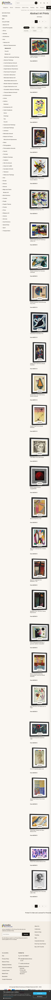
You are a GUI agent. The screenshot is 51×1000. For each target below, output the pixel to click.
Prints (4, 210)
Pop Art (5, 151)
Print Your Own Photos (40, 943)
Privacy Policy (5, 958)
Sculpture (5, 160)
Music (4, 142)
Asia (4, 177)
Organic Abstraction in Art (10, 86)
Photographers (7, 145)
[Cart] (44, 2)
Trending (32, 7)
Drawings (6, 116)
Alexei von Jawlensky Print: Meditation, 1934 (36, 580)
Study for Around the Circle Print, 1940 (37, 738)
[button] (17, 998)
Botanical (6, 104)
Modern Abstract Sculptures (11, 83)
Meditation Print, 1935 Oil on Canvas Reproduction (38, 612)
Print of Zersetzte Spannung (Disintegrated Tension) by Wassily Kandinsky (37, 675)
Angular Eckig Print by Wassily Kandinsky (36, 427)
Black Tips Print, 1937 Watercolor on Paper (38, 707)
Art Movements (7, 95)
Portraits (5, 154)
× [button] (49, 991)
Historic (5, 183)
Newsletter (5, 976)
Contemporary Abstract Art (11, 66)
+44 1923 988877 (24, 955)
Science (5, 216)
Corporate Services (39, 941)
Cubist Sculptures (7, 110)
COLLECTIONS (5, 21)
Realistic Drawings (8, 157)
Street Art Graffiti (7, 166)
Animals (5, 33)
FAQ (3, 955)
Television (5, 172)
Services (5, 219)
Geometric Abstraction (9, 74)
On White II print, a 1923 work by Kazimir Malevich (37, 179)
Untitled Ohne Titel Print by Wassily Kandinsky (37, 364)
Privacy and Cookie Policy (8, 996)
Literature (5, 130)
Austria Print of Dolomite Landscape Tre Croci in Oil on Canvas (38, 88)
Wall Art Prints (24, 10)
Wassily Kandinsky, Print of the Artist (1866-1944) (38, 892)
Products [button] (42, 7)
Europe (4, 180)
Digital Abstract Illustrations (11, 69)
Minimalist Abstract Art (10, 77)
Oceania (5, 198)
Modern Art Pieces (8, 136)
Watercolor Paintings (8, 174)
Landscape (39, 27)
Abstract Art (6, 24)
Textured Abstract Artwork (10, 92)
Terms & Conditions (7, 967)
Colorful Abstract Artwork (10, 63)
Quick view (40, 52)
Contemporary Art (7, 107)
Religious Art (6, 213)
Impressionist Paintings (9, 124)
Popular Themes (7, 204)
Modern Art (7, 54)
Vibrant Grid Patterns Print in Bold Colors (37, 799)
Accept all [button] (39, 993)
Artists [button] (11, 7)
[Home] (8, 2)
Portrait (33, 27)
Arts (4, 39)
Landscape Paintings (8, 127)
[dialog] (25, 995)
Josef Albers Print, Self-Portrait (37, 457)
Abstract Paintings (8, 60)
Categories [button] (5, 7)
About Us (37, 926)
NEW (3, 19)
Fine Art (7, 51)
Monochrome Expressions (10, 139)
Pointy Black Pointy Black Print (36, 333)
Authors (5, 101)
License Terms (5, 970)
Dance (5, 113)
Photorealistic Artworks (9, 148)
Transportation (6, 230)
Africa (4, 30)
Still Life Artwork (7, 163)
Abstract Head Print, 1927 (35, 518)
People (4, 201)
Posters (5, 207)
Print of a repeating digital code (37, 769)
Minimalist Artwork (8, 133)
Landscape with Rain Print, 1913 (37, 209)
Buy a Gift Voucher (39, 946)
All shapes (26, 27)
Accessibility (5, 953)
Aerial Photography (7, 27)
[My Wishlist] (40, 2)
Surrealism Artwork (8, 169)
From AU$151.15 (33, 307)
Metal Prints (5, 973)
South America (6, 222)
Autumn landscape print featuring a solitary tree (37, 240)
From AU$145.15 (33, 61)
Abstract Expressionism (10, 45)
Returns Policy (5, 961)
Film (5, 119)
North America (6, 195)
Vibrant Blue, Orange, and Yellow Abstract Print (37, 831)
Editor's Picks (25, 7)
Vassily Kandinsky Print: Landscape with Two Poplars (37, 56)
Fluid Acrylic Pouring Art (10, 72)
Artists (5, 98)
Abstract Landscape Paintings (11, 57)
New (37, 7)
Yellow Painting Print (34, 118)
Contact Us (21, 953)
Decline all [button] (39, 996)
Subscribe (26, 934)
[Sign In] (47, 2)
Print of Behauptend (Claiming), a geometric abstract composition (37, 643)
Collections (17, 7)
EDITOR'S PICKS (6, 13)
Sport (4, 227)
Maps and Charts (7, 189)
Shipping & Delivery (6, 964)
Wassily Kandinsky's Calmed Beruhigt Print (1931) (38, 303)
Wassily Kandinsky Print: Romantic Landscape (37, 271)
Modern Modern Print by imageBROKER (35, 488)
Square (46, 27)
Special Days (6, 224)
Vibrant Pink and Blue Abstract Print (37, 861)
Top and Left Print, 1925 (35, 148)
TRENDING (4, 16)
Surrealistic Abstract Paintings (11, 89)
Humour (5, 186)
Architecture (6, 36)
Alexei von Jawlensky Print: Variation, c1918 (38, 549)
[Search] (36, 3)
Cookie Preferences (7, 979)
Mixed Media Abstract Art (10, 80)
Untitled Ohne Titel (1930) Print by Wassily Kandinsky (37, 395)
